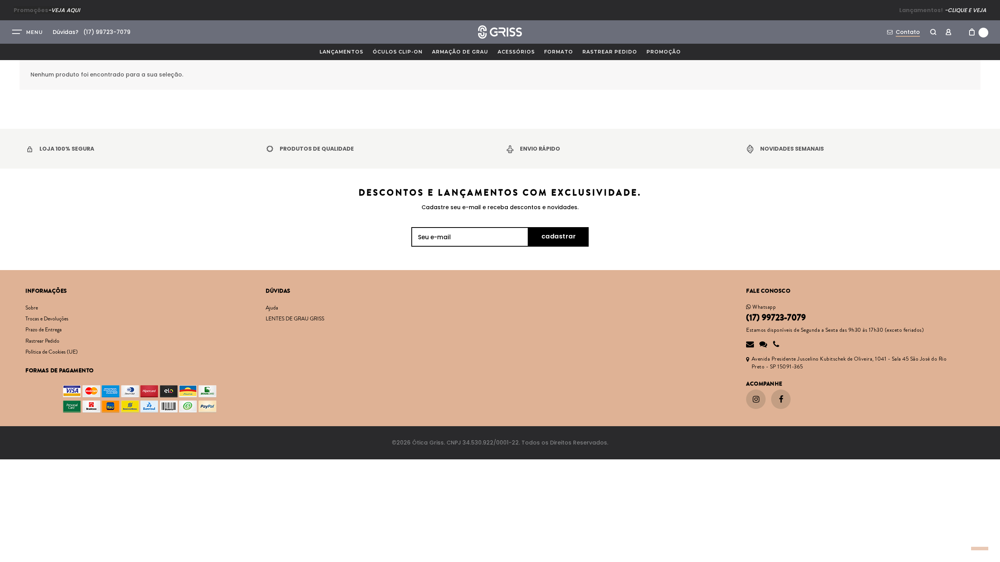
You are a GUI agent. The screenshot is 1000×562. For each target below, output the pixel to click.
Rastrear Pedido (609, 52)
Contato (908, 32)
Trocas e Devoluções (46, 319)
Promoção (663, 52)
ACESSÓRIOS (516, 52)
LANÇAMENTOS (341, 52)
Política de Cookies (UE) (51, 352)
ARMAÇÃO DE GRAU (460, 52)
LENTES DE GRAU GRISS (295, 319)
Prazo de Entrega (43, 330)
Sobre (31, 308)
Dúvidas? (66, 32)
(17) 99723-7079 (776, 317)
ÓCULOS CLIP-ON (398, 52)
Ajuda (272, 308)
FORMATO (558, 52)
